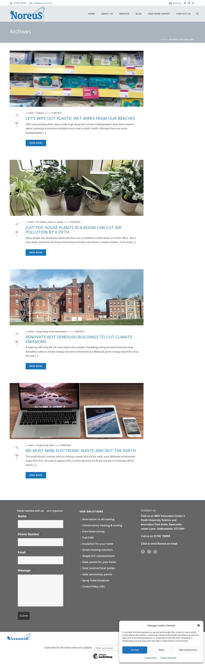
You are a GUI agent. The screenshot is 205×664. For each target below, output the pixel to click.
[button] (198, 625)
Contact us (183, 13)
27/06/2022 (56, 113)
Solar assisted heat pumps (98, 568)
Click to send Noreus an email (159, 543)
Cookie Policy (150, 657)
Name (23, 516)
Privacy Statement (168, 657)
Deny (161, 649)
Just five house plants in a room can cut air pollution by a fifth (73, 230)
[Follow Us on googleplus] (149, 552)
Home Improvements (58, 331)
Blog (139, 13)
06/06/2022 (66, 445)
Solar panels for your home (99, 562)
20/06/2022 (75, 222)
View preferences (188, 649)
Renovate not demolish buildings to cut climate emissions (79, 339)
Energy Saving (42, 331)
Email (23, 552)
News (51, 445)
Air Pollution (42, 222)
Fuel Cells (88, 537)
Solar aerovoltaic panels (97, 574)
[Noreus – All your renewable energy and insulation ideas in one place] (18, 637)
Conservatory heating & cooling (102, 525)
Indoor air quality (55, 222)
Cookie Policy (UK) (93, 586)
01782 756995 (20, 3)
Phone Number (30, 534)
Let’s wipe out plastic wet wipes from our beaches (80, 118)
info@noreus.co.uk (42, 3)
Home (91, 13)
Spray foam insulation (95, 580)
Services (124, 13)
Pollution (40, 113)
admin (31, 113)
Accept (135, 649)
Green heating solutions (97, 550)
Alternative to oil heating (98, 519)
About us (107, 13)
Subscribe (176, 3)
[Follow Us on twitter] (155, 552)
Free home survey (159, 13)
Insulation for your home (97, 544)
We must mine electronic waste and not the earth (81, 450)
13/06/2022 (79, 331)
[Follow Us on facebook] (143, 552)
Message (25, 570)
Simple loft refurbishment (98, 556)
